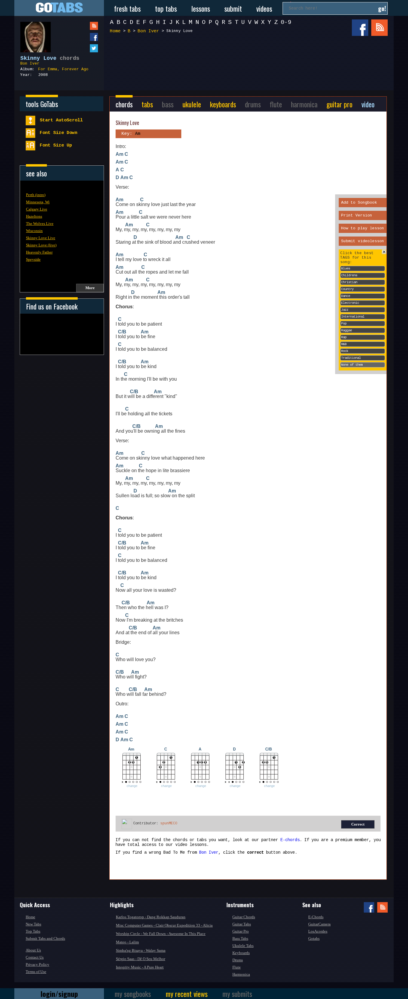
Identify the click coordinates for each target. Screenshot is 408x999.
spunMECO (168, 823)
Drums (237, 960)
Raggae (346, 330)
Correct (357, 824)
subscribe (82, 26)
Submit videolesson (362, 241)
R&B (343, 344)
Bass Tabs (240, 938)
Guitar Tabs (241, 924)
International (352, 316)
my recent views (187, 993)
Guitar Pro (240, 931)
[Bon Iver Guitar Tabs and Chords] (32, 34)
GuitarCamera (319, 924)
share (82, 37)
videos (264, 8)
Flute (236, 967)
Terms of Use (36, 971)
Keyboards (241, 953)
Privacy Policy (37, 964)
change (132, 786)
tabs (147, 104)
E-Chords (315, 917)
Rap (343, 337)
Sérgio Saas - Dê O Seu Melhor (140, 959)
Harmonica (241, 974)
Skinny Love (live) (41, 245)
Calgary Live (36, 209)
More (90, 288)
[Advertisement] (250, 59)
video (368, 104)
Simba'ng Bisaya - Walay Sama (140, 950)
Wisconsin (34, 230)
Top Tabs (33, 931)
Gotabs (314, 938)
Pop (343, 323)
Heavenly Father (39, 252)
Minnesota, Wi (38, 202)
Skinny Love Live (40, 238)
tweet (82, 48)
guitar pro (339, 104)
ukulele (191, 104)
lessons (200, 8)
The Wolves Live (39, 223)
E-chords (290, 840)
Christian (349, 282)
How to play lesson (362, 228)
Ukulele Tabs (243, 945)
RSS (379, 27)
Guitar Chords (243, 917)
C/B (122, 331)
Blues (345, 268)
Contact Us (35, 957)
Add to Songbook (359, 202)
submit (233, 8)
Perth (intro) (35, 195)
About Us (33, 950)
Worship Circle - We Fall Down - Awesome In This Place (160, 933)
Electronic (350, 303)
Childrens (349, 275)
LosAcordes (317, 931)
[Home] (59, 8)
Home (115, 31)
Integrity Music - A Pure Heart (140, 967)
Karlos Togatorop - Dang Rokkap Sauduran (150, 917)
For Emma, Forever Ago (63, 69)
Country (347, 289)
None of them (352, 365)
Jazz (344, 310)
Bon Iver (29, 63)
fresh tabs (127, 8)
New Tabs (33, 924)
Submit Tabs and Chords (45, 938)
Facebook (360, 27)
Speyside (33, 259)
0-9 (286, 22)
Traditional (351, 358)
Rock (344, 351)
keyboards (223, 104)
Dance (345, 296)
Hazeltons (34, 216)
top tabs (166, 8)
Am (119, 154)
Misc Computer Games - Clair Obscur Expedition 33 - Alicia (164, 925)
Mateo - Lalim (127, 942)
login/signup (59, 993)
